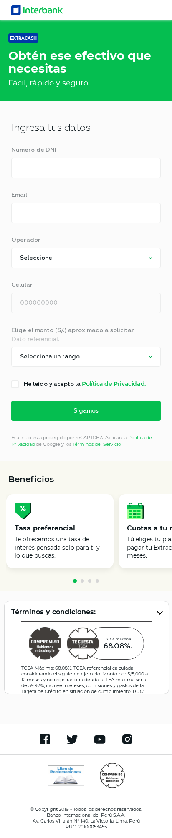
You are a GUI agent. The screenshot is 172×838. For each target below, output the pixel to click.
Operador (25, 240)
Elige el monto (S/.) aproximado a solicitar (72, 330)
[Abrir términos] (160, 612)
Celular (21, 285)
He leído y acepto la (84, 384)
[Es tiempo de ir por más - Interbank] (37, 10)
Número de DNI (33, 150)
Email (19, 195)
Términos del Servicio (97, 444)
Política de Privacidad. (114, 384)
